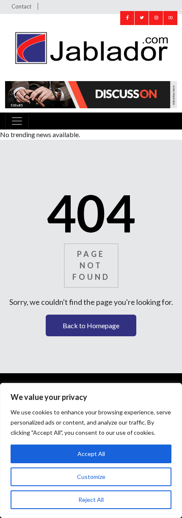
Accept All (91, 453)
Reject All (91, 499)
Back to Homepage (91, 325)
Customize (91, 476)
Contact (21, 6)
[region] (91, 450)
